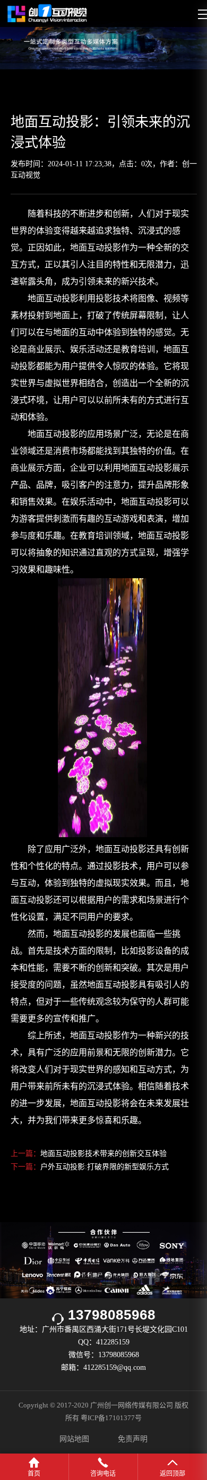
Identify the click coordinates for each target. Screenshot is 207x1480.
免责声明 (133, 1439)
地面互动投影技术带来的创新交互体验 (103, 1154)
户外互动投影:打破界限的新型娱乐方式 (104, 1167)
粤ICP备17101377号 (111, 1418)
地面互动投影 (53, 298)
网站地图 (74, 1439)
